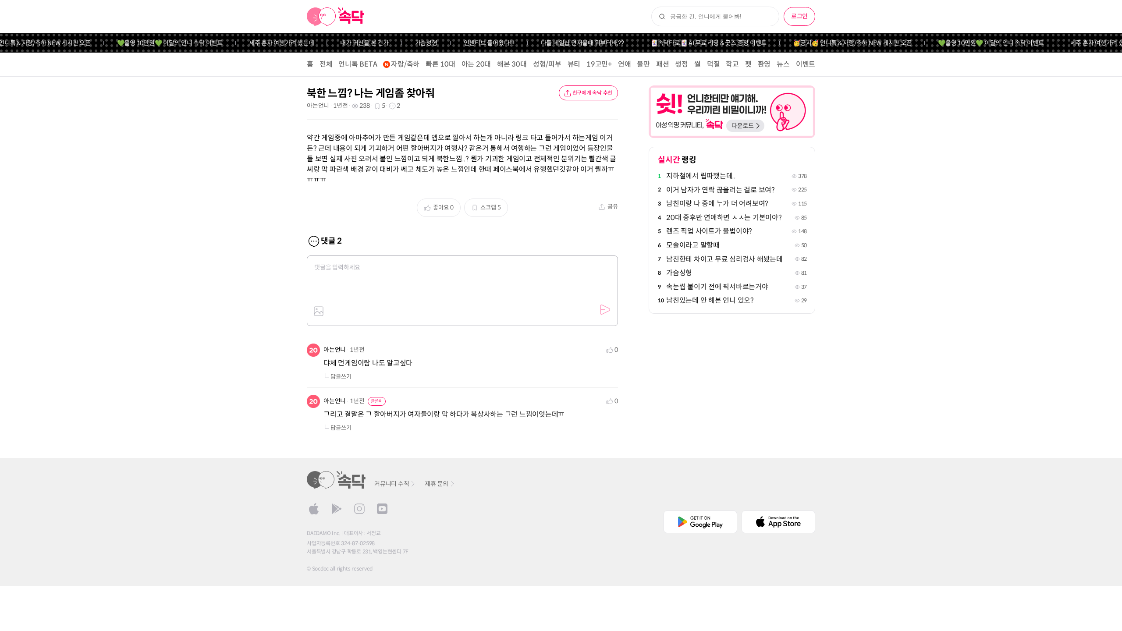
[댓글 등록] (604, 309)
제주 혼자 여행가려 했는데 (272, 43)
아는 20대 (476, 64)
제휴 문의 (436, 484)
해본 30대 (512, 64)
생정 (681, 64)
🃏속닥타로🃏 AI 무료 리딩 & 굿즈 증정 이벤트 (699, 43)
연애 (624, 64)
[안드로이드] (337, 509)
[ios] (314, 509)
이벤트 (805, 64)
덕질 (713, 64)
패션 (662, 64)
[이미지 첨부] (318, 311)
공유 (612, 206)
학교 (732, 64)
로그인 (799, 16)
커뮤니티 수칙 (391, 484)
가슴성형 (416, 43)
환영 (764, 64)
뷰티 (574, 64)
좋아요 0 (443, 207)
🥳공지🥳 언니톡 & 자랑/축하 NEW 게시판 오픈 (842, 43)
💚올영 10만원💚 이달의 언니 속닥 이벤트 (160, 43)
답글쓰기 (341, 376)
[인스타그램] (359, 509)
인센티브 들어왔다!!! (479, 43)
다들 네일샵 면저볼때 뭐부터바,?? (572, 43)
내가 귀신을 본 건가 (355, 43)
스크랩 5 (490, 207)
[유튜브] (382, 509)
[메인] (335, 16)
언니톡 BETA (357, 64)
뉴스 (783, 64)
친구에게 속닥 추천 (592, 92)
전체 (326, 64)
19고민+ (599, 64)
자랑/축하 (405, 64)
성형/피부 (547, 64)
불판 (643, 64)
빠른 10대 (440, 64)
